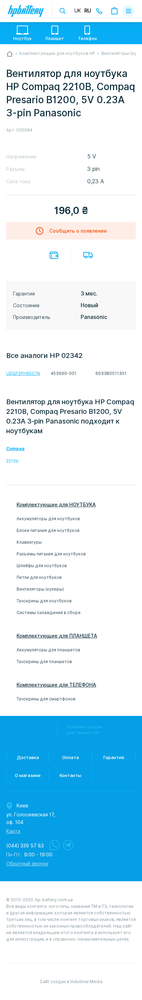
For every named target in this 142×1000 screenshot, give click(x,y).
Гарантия (113, 757)
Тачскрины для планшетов (44, 661)
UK (77, 10)
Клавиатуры (29, 542)
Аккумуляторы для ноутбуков (48, 518)
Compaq (15, 448)
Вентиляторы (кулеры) (40, 589)
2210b (12, 461)
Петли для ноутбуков (39, 577)
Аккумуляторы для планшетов (48, 649)
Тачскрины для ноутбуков (44, 600)
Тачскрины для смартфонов (46, 698)
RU (87, 10)
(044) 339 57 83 (25, 845)
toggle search (63, 11)
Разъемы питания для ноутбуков (51, 553)
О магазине (28, 775)
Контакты (70, 775)
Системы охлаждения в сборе (49, 612)
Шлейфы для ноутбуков (42, 565)
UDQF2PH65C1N (23, 373)
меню (128, 11)
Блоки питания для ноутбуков (48, 530)
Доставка (88, 255)
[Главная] (9, 54)
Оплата (54, 255)
